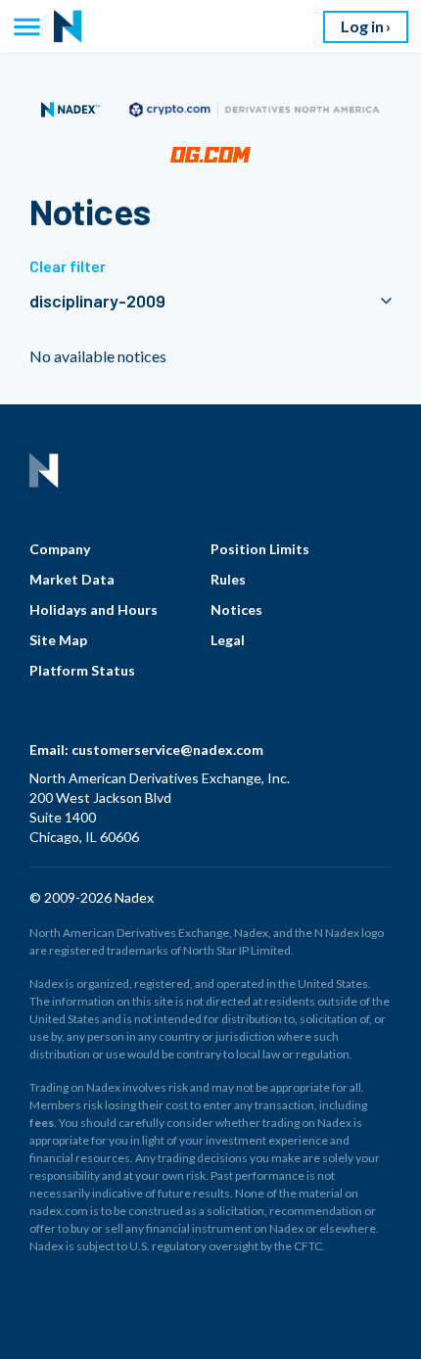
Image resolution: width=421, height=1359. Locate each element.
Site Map (58, 640)
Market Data (72, 579)
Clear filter (67, 266)
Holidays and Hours (93, 609)
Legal (227, 640)
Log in (362, 26)
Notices (236, 609)
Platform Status (82, 670)
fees (41, 1122)
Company (59, 548)
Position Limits (259, 548)
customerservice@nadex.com (167, 749)
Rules (228, 579)
